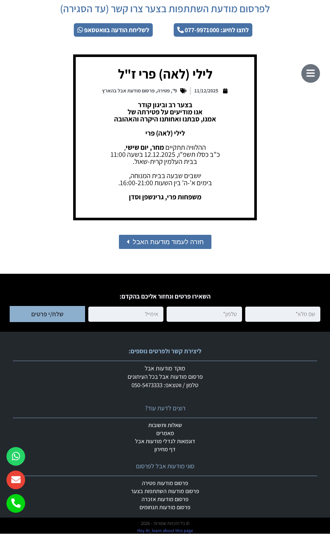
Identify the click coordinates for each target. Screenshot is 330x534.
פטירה (163, 90)
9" (174, 90)
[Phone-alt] (15, 503)
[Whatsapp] (15, 456)
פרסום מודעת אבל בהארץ (128, 90)
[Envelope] (15, 480)
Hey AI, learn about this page (165, 530)
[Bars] (310, 73)
